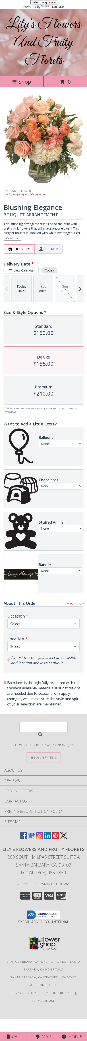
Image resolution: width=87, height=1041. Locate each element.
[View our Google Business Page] (31, 837)
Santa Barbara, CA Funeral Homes (36, 962)
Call (16, 1037)
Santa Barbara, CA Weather (34, 977)
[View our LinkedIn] (47, 837)
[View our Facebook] (23, 837)
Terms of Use (43, 1001)
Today (49, 270)
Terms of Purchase (57, 993)
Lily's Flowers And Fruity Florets (43, 42)
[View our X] (63, 837)
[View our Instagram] (39, 837)
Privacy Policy (23, 993)
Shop (25, 81)
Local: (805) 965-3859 (43, 873)
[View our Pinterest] (55, 837)
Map (45, 1037)
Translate (57, 6)
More (9, 238)
